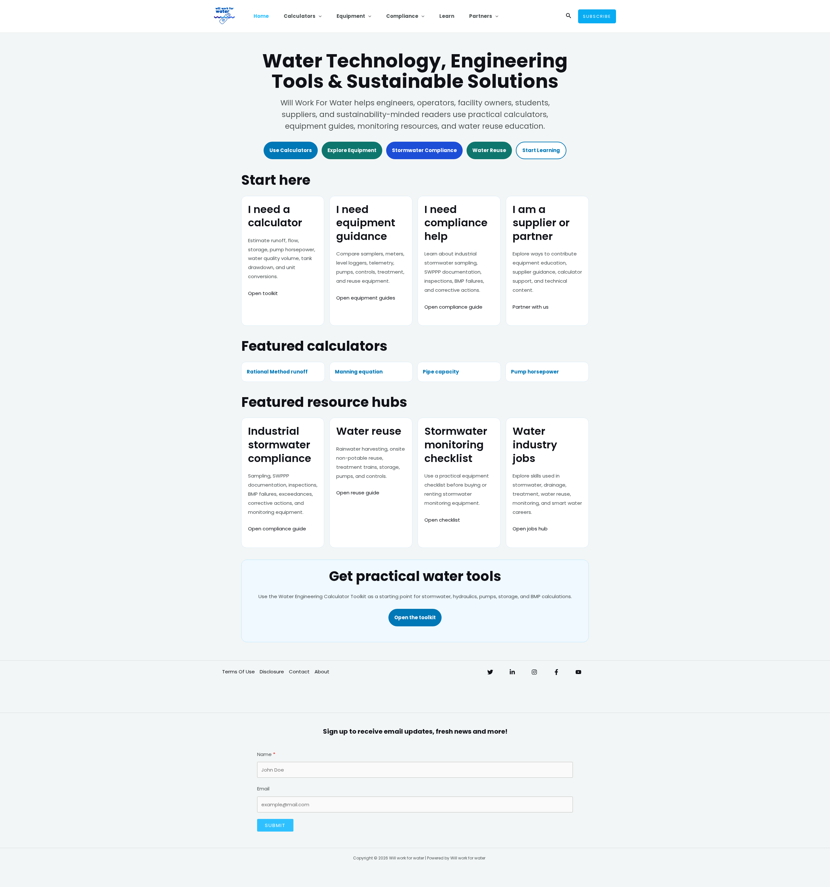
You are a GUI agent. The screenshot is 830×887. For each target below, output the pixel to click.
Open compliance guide (453, 306)
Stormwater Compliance (424, 150)
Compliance (402, 16)
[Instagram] (534, 672)
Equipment (351, 16)
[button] (318, 16)
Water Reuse (489, 150)
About (321, 671)
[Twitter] (490, 672)
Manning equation (359, 371)
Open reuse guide (357, 492)
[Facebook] (556, 672)
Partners (480, 16)
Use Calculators (290, 150)
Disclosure (272, 671)
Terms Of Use (238, 671)
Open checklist (442, 519)
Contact (299, 671)
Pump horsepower (535, 371)
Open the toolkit (415, 617)
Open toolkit (263, 293)
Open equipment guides (365, 297)
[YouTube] (578, 672)
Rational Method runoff (277, 371)
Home (261, 16)
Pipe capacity (441, 371)
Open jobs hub (530, 528)
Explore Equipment (351, 150)
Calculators (299, 16)
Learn (446, 16)
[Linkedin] (512, 672)
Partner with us (531, 306)
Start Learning (541, 150)
